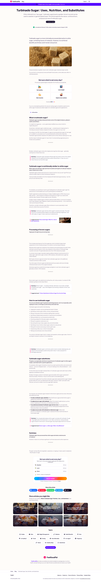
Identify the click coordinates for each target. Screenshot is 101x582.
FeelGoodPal (34, 561)
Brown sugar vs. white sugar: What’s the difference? (51, 425)
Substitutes (62, 542)
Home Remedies (55, 538)
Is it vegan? (68, 538)
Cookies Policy (87, 575)
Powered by (50, 101)
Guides (23, 534)
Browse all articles (50, 547)
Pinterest (43, 490)
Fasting (43, 538)
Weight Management (44, 534)
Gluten (39, 542)
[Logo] (15, 1)
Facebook (34, 490)
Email (67, 490)
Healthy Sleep (50, 542)
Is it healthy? (24, 538)
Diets (32, 534)
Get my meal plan (50, 478)
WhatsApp (51, 490)
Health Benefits (69, 534)
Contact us (64, 575)
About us (59, 575)
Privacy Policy (80, 575)
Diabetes (57, 534)
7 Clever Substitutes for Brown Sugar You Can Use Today (52, 293)
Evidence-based (51, 21)
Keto (80, 534)
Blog (23, 1)
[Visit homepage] (50, 557)
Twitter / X (60, 490)
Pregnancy (79, 538)
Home (12, 571)
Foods (34, 538)
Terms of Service (72, 575)
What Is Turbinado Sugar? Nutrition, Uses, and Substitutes (39, 1)
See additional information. (85, 578)
